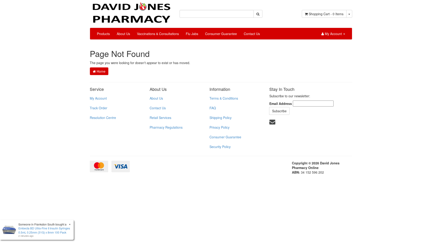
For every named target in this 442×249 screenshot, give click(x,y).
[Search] (257, 14)
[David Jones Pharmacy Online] (131, 11)
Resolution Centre (103, 117)
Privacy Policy (219, 127)
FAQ (212, 108)
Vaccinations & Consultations (158, 33)
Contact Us (252, 33)
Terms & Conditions (223, 98)
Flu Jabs (192, 33)
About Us (123, 33)
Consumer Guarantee (221, 33)
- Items (326, 14)
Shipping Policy (220, 117)
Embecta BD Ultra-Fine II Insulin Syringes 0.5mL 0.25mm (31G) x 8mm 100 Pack (44, 230)
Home (100, 71)
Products (103, 33)
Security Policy (220, 146)
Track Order (98, 108)
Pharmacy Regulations (166, 127)
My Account (98, 98)
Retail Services (160, 117)
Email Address (280, 103)
